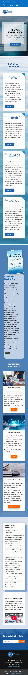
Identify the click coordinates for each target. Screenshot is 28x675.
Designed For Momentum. (15, 673)
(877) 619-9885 (10, 5)
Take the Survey (14, 506)
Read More (9, 106)
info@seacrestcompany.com (13, 1)
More (14, 409)
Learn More (15, 44)
